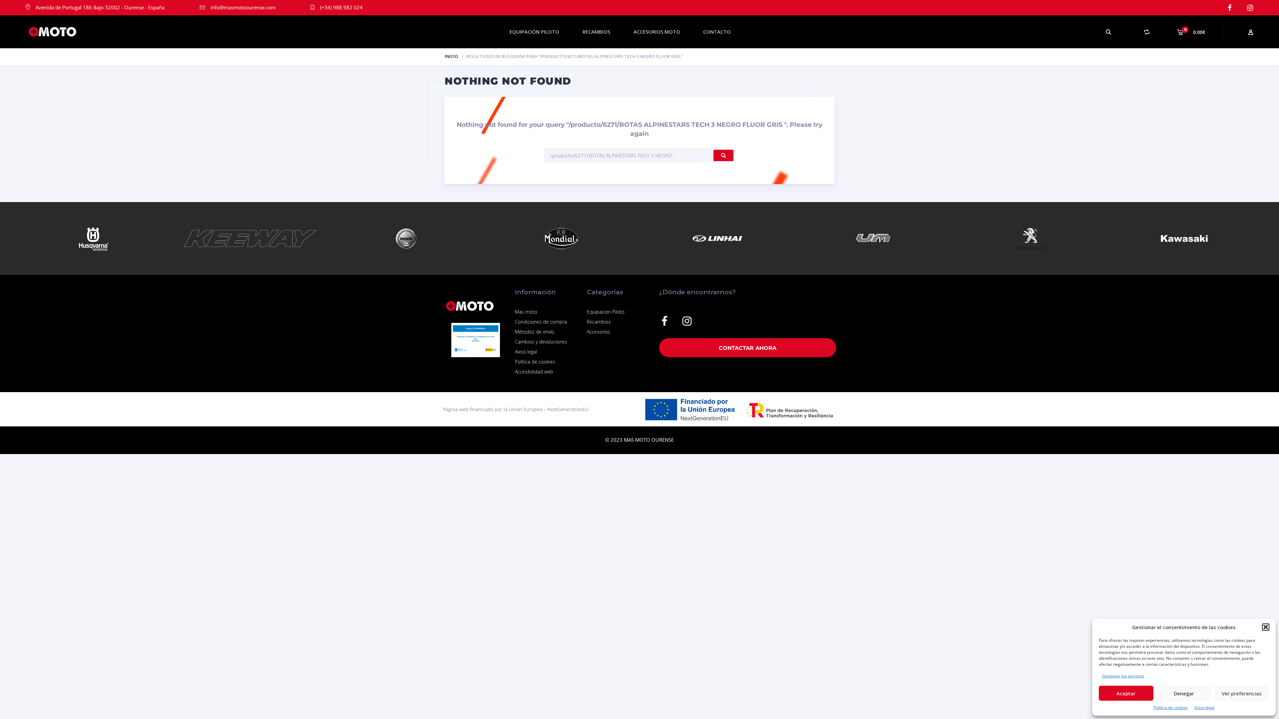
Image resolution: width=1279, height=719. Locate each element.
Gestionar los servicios (1123, 676)
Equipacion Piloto (606, 312)
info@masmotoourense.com (243, 7)
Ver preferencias (1242, 693)
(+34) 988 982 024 (341, 7)
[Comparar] (1146, 31)
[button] (1265, 627)
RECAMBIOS (596, 31)
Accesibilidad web (534, 371)
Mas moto (526, 312)
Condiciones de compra (541, 322)
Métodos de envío (534, 332)
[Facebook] (1229, 7)
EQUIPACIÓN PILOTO (534, 31)
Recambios (599, 322)
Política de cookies (1171, 707)
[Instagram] (1249, 7)
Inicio (451, 56)
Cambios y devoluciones (541, 342)
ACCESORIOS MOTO (657, 31)
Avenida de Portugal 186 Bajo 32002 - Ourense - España (100, 7)
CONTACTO (717, 31)
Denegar (1184, 693)
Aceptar (1125, 693)
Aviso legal (1204, 707)
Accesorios (598, 332)
